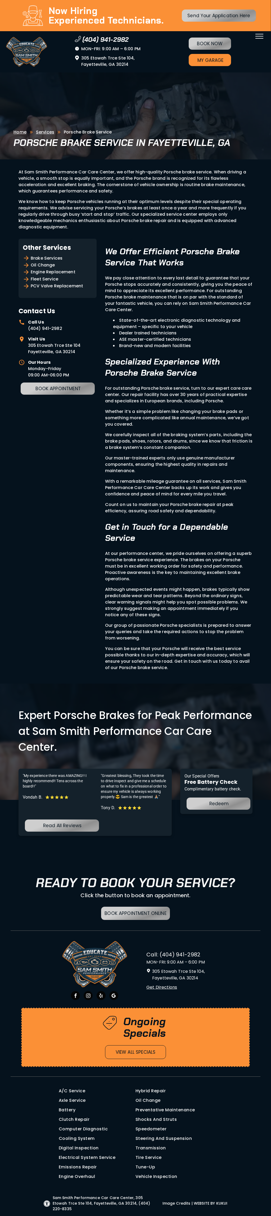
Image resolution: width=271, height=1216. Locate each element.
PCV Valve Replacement (57, 286)
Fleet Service (44, 279)
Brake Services (46, 258)
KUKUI (222, 1203)
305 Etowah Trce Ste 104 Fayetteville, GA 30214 (54, 348)
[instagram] (88, 996)
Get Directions (161, 987)
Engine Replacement (53, 272)
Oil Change (43, 265)
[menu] (259, 36)
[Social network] (113, 996)
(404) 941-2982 (45, 328)
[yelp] (101, 996)
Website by (204, 1203)
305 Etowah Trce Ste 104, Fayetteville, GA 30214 (108, 61)
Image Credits (176, 1203)
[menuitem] (97, 1091)
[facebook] (75, 996)
